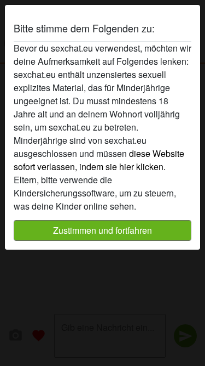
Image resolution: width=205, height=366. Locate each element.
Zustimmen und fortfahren (102, 230)
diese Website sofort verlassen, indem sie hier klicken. (99, 160)
